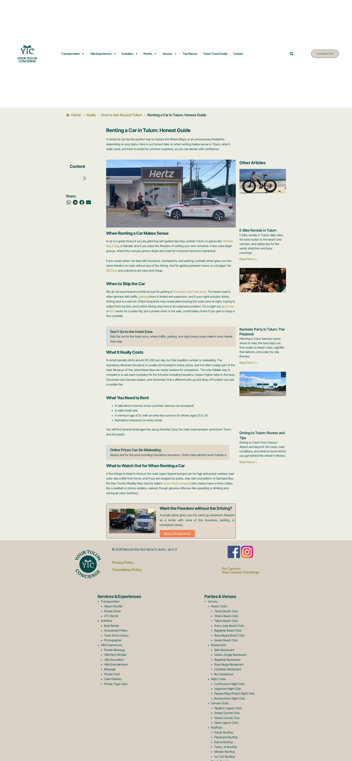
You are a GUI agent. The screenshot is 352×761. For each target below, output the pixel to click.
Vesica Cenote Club (226, 718)
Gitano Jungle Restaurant (230, 655)
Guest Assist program (177, 483)
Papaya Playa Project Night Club (234, 693)
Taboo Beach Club (226, 621)
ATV (112, 311)
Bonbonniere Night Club (229, 698)
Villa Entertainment (116, 664)
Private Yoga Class (116, 684)
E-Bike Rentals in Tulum (257, 230)
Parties (148, 53)
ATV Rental (111, 616)
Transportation (70, 53)
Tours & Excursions (116, 635)
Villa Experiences (101, 53)
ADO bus (112, 270)
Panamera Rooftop (226, 737)
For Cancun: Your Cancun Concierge (240, 570)
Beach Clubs (219, 606)
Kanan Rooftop (223, 732)
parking (143, 296)
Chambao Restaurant (227, 669)
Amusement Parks (115, 630)
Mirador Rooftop (224, 751)
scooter (229, 306)
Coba (115, 246)
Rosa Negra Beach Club (229, 635)
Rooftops (217, 727)
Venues (167, 53)
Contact (238, 53)
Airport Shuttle (113, 606)
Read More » (248, 259)
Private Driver (112, 611)
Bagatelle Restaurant (227, 659)
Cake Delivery (113, 679)
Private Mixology (114, 650)
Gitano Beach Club (226, 616)
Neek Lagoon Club (226, 722)
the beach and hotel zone (189, 291)
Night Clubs (218, 679)
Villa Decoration (114, 659)
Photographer (113, 640)
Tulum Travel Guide (215, 53)
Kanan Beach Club (226, 640)
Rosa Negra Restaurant (228, 664)
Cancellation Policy (127, 569)
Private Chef (112, 674)
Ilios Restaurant (224, 674)
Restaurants (218, 645)
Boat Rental (111, 625)
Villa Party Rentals (115, 655)
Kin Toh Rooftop (224, 756)
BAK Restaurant (224, 650)
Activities (127, 53)
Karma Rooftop (223, 742)
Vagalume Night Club (227, 688)
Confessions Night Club (229, 684)
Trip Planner (190, 53)
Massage (110, 669)
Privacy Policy (122, 562)
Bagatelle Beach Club (227, 630)
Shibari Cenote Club (227, 713)
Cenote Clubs (220, 703)
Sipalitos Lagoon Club (228, 708)
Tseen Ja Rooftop (225, 747)
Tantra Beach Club (226, 611)
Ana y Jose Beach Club (229, 625)
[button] (69, 202)
